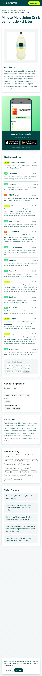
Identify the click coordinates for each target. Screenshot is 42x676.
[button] (14, 168)
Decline (8, 670)
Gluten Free (15, 206)
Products (4, 10)
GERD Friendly (14, 195)
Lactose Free (14, 221)
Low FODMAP (14, 232)
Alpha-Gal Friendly (18, 163)
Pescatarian (15, 282)
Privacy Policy (8, 665)
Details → (35, 163)
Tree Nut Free (14, 308)
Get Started (34, 3)
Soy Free (12, 297)
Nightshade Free (15, 247)
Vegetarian (15, 334)
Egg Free (12, 184)
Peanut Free (13, 271)
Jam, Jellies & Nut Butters (18, 10)
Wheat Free (13, 349)
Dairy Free (13, 173)
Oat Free (12, 260)
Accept (18, 670)
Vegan (13, 319)
